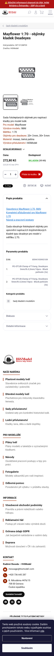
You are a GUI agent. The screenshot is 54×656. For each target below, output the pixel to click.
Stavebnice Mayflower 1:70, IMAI (23, 209)
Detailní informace (12, 149)
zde (42, 631)
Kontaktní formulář (14, 594)
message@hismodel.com (21, 569)
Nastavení (27, 638)
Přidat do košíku (29, 174)
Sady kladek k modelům (24, 301)
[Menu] (50, 12)
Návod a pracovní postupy (20, 220)
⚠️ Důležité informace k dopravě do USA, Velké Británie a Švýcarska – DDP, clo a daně (27, 4)
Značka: (11, 48)
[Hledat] (29, 12)
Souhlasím (27, 648)
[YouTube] (18, 602)
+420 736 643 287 (17, 574)
